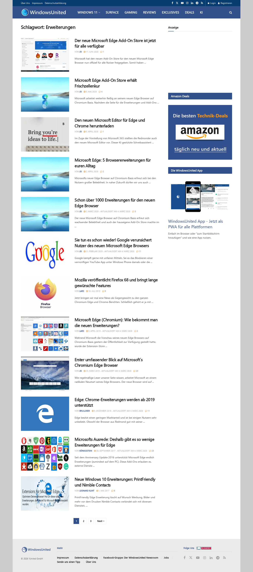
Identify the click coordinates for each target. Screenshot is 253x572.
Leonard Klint (86, 490)
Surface (112, 12)
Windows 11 (87, 12)
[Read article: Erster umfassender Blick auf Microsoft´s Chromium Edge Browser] (45, 374)
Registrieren (226, 2)
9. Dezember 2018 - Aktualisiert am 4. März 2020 (118, 410)
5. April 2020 (91, 131)
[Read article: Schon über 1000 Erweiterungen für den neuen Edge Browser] (45, 214)
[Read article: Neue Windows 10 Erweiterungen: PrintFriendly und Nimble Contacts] (45, 493)
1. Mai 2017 (103, 490)
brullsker (84, 410)
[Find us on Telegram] (197, 3)
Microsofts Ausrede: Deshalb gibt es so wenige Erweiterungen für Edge (114, 442)
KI (201, 12)
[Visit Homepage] (44, 12)
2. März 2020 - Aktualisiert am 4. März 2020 (107, 211)
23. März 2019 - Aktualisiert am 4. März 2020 (108, 370)
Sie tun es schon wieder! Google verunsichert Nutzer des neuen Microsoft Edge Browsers (113, 242)
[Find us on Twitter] (177, 3)
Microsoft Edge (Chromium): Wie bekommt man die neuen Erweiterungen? (116, 322)
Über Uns (25, 2)
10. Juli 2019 (94, 291)
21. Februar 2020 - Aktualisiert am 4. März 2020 (109, 251)
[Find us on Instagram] (187, 3)
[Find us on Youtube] (182, 3)
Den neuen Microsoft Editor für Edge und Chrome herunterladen (110, 122)
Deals (189, 12)
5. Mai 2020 (91, 91)
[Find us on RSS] (202, 3)
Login (213, 2)
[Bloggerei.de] (204, 547)
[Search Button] (230, 12)
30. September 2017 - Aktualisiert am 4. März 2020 (121, 450)
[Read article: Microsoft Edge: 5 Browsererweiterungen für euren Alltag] (45, 174)
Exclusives (170, 12)
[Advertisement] (200, 63)
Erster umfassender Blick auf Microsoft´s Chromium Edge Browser (108, 362)
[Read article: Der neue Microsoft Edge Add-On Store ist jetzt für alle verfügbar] (45, 55)
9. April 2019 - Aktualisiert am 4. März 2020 (110, 331)
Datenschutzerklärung (55, 2)
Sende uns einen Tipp (68, 561)
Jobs (166, 557)
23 (136, 370)
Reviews (149, 12)
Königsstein (85, 450)
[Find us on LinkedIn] (192, 3)
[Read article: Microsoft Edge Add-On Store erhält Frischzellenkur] (45, 94)
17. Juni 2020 (91, 51)
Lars (81, 291)
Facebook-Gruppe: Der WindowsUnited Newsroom (130, 557)
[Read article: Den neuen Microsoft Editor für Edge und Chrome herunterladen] (45, 134)
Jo (80, 51)
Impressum (37, 2)
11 (139, 251)
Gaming (131, 12)
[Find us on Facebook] (172, 3)
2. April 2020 (91, 171)
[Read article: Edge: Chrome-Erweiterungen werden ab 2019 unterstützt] (45, 414)
